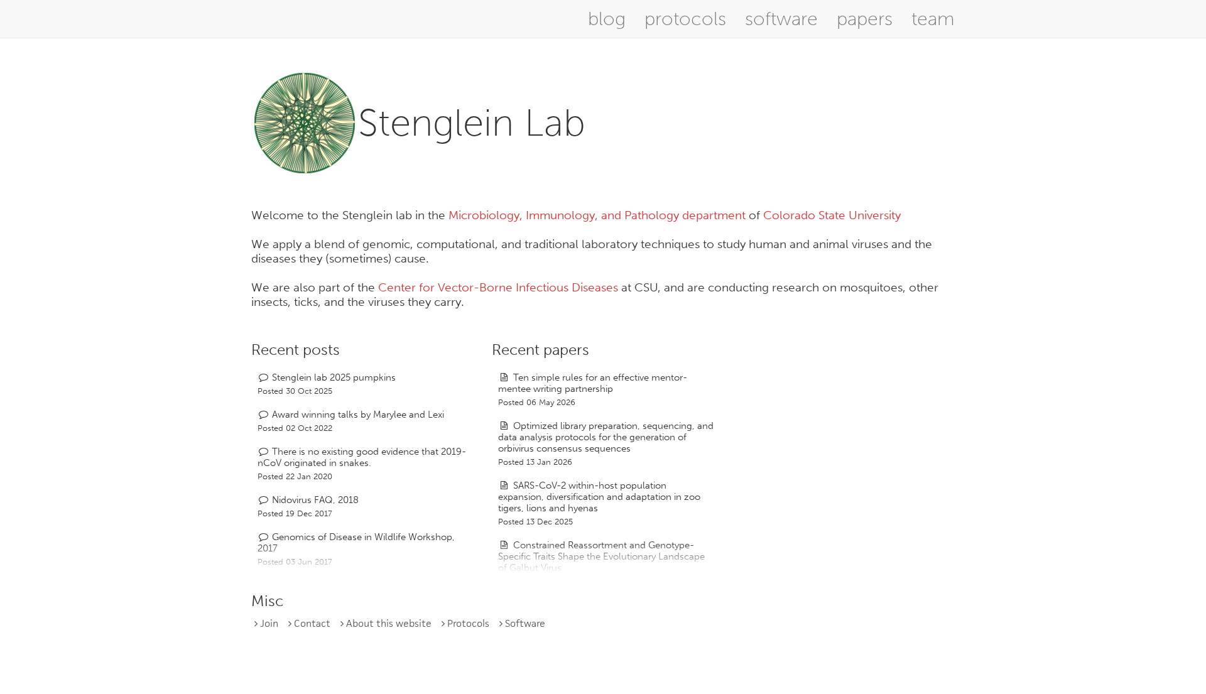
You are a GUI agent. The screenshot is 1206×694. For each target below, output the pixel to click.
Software (525, 623)
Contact (312, 623)
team (933, 19)
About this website (389, 623)
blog (607, 19)
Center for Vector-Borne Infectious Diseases (498, 287)
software (781, 19)
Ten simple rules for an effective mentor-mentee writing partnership (592, 383)
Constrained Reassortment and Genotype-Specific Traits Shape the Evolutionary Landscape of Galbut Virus (601, 556)
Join (269, 623)
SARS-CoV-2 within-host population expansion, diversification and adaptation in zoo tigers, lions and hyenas (599, 497)
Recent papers (540, 349)
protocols (685, 19)
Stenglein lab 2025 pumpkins (334, 377)
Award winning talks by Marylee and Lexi (358, 414)
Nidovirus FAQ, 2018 (315, 500)
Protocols (468, 623)
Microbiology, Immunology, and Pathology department (597, 215)
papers (865, 19)
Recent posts (295, 349)
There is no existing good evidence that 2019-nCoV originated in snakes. (362, 457)
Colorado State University (832, 215)
